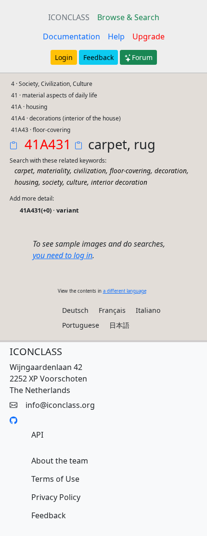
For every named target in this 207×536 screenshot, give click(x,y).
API (37, 434)
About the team (59, 460)
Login (64, 57)
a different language (124, 291)
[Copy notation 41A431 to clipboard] (15, 146)
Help (116, 36)
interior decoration (119, 182)
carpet (23, 170)
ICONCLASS (69, 17)
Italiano (148, 310)
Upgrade (148, 36)
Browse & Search (128, 17)
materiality (53, 170)
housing (26, 182)
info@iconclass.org (60, 405)
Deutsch (75, 310)
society (52, 182)
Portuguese (80, 325)
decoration (171, 170)
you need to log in (62, 255)
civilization (90, 170)
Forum (142, 57)
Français (112, 310)
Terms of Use (55, 479)
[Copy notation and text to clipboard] (80, 146)
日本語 (119, 325)
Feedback (98, 57)
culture (76, 182)
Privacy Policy (55, 497)
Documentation (71, 36)
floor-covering (130, 170)
